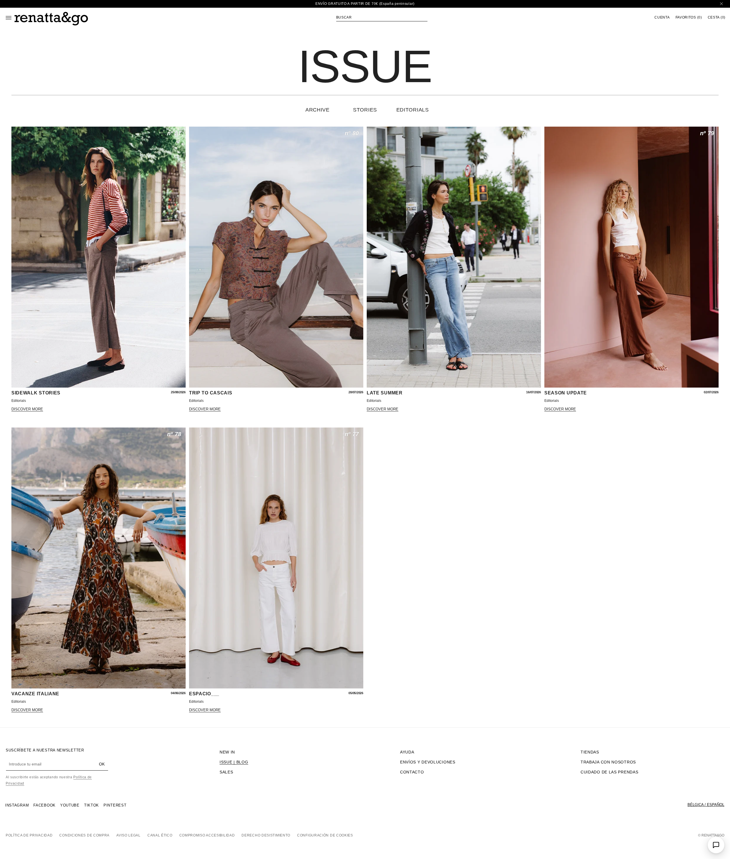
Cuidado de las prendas (609, 772)
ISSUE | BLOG (234, 762)
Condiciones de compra (84, 835)
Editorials (412, 110)
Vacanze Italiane (35, 693)
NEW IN (227, 752)
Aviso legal (128, 835)
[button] (381, 17)
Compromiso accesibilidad (207, 835)
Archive (317, 110)
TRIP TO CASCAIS (210, 392)
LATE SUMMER (385, 392)
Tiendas (590, 752)
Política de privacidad (29, 835)
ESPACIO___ (204, 693)
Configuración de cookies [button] (325, 835)
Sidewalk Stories (35, 392)
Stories (365, 110)
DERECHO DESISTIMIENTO (266, 835)
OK (102, 764)
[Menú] (8, 17)
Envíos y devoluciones (427, 762)
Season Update (565, 392)
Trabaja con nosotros (608, 762)
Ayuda (407, 752)
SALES (226, 772)
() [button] (689, 17)
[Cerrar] (721, 4)
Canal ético (160, 835)
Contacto (412, 772)
